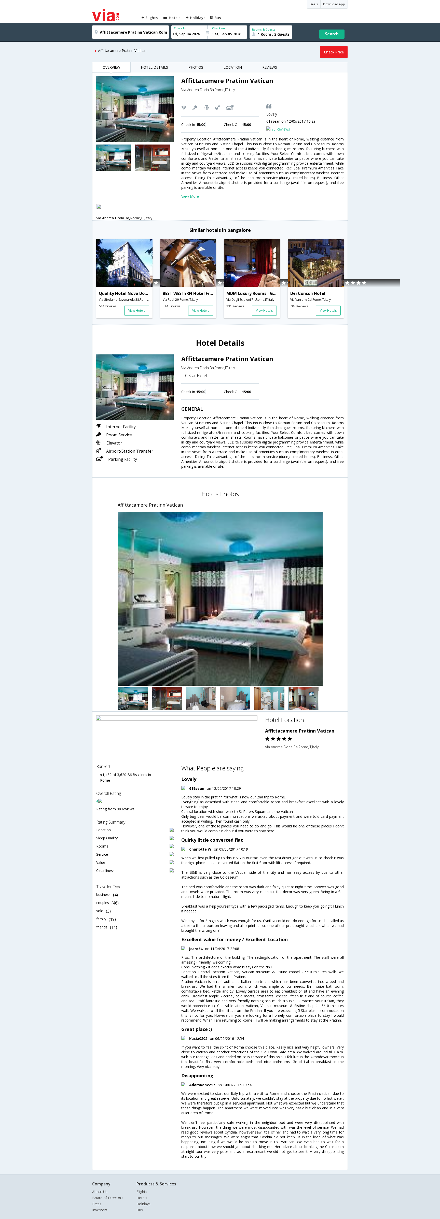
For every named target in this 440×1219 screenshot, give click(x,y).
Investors (99, 1210)
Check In (180, 28)
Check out (219, 28)
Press (96, 1203)
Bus (139, 1210)
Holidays (143, 1203)
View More (190, 196)
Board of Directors (107, 1197)
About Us (99, 1191)
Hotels (141, 1197)
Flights (141, 1191)
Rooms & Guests (263, 29)
